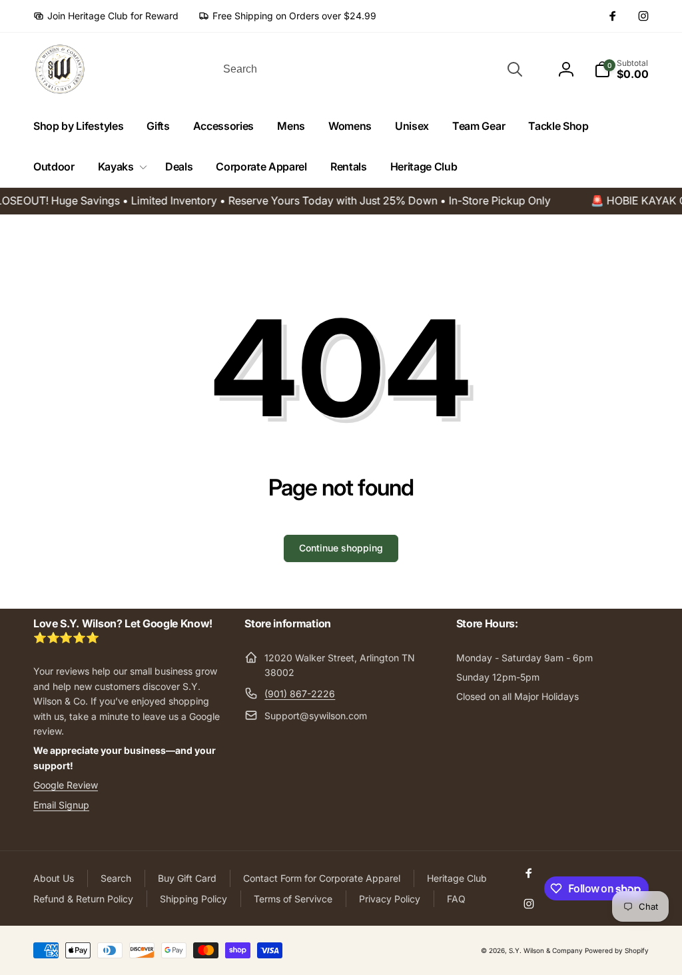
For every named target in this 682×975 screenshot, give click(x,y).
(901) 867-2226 (299, 693)
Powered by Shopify (617, 950)
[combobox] (371, 69)
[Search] (515, 69)
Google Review (65, 785)
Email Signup (61, 805)
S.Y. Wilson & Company (546, 950)
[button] (120, 167)
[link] (105, 16)
